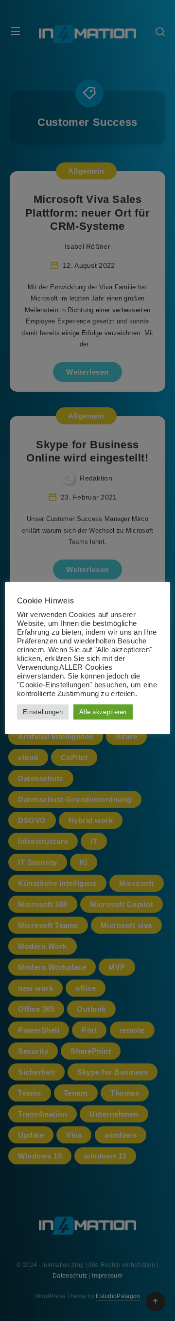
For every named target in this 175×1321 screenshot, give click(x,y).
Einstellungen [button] (43, 712)
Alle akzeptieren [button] (103, 712)
